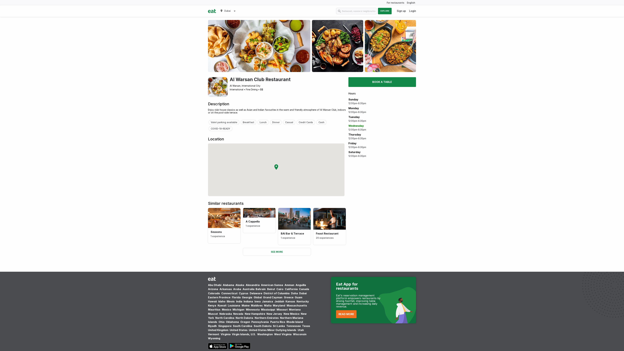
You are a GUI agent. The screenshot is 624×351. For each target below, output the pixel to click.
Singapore (225, 326)
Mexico (226, 309)
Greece (288, 297)
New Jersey (274, 313)
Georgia (247, 297)
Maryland (279, 305)
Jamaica (267, 301)
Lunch (263, 122)
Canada (304, 289)
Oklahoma (232, 322)
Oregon (245, 322)
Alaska (239, 285)
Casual (289, 122)
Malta (268, 305)
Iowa (257, 301)
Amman (289, 285)
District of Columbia (277, 293)
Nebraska (225, 313)
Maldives (257, 305)
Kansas (290, 301)
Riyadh (212, 326)
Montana (295, 309)
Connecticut (229, 293)
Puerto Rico (277, 322)
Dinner (276, 122)
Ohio (222, 322)
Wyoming (214, 338)
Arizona (213, 289)
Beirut (271, 289)
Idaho (221, 301)
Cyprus (243, 293)
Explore (384, 11)
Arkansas (226, 289)
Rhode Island (294, 322)
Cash (321, 122)
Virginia (226, 334)
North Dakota (244, 317)
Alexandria (253, 285)
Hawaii (212, 301)
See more (277, 251)
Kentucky (303, 301)
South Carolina (242, 326)
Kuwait (222, 305)
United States (238, 330)
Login (412, 11)
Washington (265, 334)
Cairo (279, 289)
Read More (346, 314)
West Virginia (283, 334)
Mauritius (214, 309)
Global (258, 297)
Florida (236, 297)
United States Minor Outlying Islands (272, 330)
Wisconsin (299, 334)
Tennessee (293, 326)
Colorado (214, 293)
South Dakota (263, 326)
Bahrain (261, 289)
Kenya (212, 305)
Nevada (238, 313)
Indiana (248, 301)
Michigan (238, 309)
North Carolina (224, 317)
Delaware (256, 293)
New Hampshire (255, 313)
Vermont (213, 334)
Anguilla (301, 285)
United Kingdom (218, 330)
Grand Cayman (272, 297)
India (239, 301)
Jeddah (279, 301)
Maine (246, 305)
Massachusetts (297, 305)
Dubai (303, 293)
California (291, 289)
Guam (298, 297)
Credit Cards (306, 122)
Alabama (228, 285)
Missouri (282, 309)
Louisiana (234, 305)
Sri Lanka (279, 326)
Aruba (237, 289)
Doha (294, 293)
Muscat (213, 313)
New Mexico (291, 313)
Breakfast (248, 122)
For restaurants (395, 2)
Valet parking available (224, 122)
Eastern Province (219, 297)
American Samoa (272, 285)
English (411, 2)
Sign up (401, 11)
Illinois (231, 301)
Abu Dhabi (214, 285)
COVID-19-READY (220, 128)
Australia (249, 289)
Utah (301, 330)
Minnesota (253, 309)
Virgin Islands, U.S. (244, 334)
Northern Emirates (267, 317)
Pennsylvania (260, 322)
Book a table (382, 82)
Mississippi (268, 309)
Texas (306, 326)
